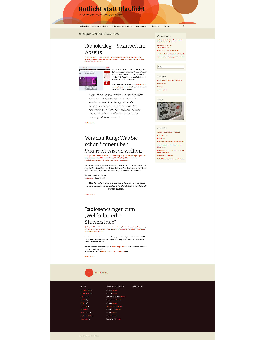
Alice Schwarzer (117, 57)
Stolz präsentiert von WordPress (89, 336)
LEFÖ (101, 158)
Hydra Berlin (161, 138)
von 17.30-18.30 (119, 252)
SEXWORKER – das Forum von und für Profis (170, 159)
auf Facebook (137, 286)
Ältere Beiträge (98, 272)
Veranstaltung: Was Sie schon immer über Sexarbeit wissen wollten (113, 144)
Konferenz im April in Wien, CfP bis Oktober (170, 57)
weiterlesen (90, 123)
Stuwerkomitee (103, 156)
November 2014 (85, 293)
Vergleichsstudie (124, 160)
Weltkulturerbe (98, 231)
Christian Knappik (132, 57)
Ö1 (118, 59)
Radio (143, 59)
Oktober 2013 (85, 313)
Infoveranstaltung (93, 158)
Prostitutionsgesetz (134, 59)
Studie (107, 160)
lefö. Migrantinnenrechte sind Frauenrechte (170, 142)
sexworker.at (132, 229)
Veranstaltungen (141, 26)
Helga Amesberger (126, 156)
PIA (115, 158)
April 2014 (84, 306)
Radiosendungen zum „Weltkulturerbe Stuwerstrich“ (110, 215)
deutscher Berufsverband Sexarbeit (168, 132)
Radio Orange (107, 229)
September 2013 (86, 316)
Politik (118, 158)
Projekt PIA (124, 158)
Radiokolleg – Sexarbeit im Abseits (168, 50)
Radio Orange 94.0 (117, 247)
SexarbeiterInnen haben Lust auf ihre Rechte (93, 26)
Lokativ (106, 158)
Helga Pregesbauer (99, 59)
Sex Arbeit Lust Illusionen (165, 156)
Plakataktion (155, 26)
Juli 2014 (83, 300)
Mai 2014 (83, 303)
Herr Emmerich (89, 229)
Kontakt (166, 26)
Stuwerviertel (98, 61)
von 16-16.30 (105, 252)
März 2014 (84, 309)
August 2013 (84, 319)
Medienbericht (104, 57)
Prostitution (123, 59)
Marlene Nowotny (111, 59)
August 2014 (84, 297)
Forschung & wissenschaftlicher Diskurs (169, 80)
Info (86, 158)
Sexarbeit (101, 160)
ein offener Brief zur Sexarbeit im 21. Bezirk (170, 54)
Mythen (111, 158)
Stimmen (101, 227)
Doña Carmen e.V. (162, 135)
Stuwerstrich (141, 229)
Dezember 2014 (85, 290)
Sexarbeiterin (123, 229)
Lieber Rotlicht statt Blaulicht (122, 26)
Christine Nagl (116, 156)
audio (125, 57)
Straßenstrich (89, 61)
